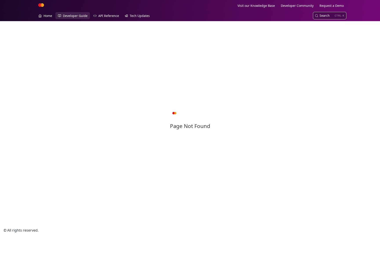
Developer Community (297, 6)
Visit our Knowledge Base (256, 6)
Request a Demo (332, 6)
